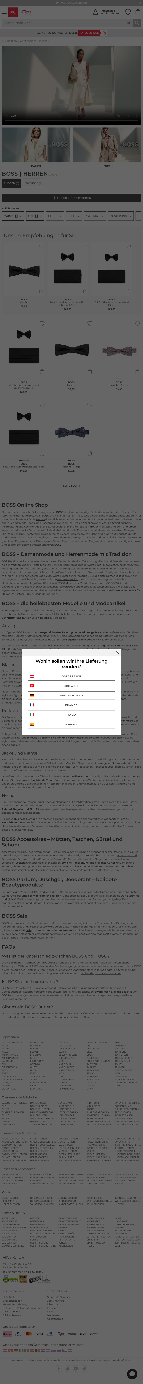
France (71, 705)
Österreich (71, 676)
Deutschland (71, 695)
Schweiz (71, 685)
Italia (71, 714)
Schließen (117, 652)
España (71, 724)
